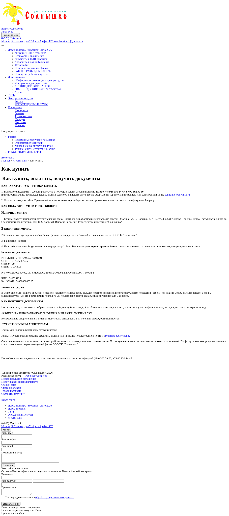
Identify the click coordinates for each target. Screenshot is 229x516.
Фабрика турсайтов (36, 375)
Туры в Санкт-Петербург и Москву (35, 148)
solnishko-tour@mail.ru (177, 194)
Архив (18, 92)
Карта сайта (8, 399)
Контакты (20, 122)
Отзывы (19, 113)
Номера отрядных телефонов (31, 68)
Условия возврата (11, 390)
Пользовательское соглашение (18, 378)
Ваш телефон (8, 439)
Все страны (7, 157)
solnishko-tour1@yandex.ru (68, 41)
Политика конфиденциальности (19, 381)
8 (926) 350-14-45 (11, 38)
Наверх (6, 429)
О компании (15, 107)
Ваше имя (7, 432)
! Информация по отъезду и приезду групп (39, 80)
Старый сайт (8, 384)
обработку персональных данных (54, 497)
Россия (19, 101)
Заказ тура (7, 31)
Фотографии (22, 65)
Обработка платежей (13, 393)
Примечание (8, 487)
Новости (20, 125)
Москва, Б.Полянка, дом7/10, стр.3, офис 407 (27, 41)
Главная (5, 160)
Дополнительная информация (32, 62)
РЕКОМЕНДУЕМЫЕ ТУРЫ (31, 104)
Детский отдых (16, 77)
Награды (20, 119)
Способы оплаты (11, 387)
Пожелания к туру (11, 452)
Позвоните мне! (10, 35)
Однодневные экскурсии (29, 142)
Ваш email (7, 446)
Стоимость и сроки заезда (29, 56)
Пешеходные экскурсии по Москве (35, 139)
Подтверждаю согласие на (39, 497)
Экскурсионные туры (20, 98)
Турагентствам (23, 116)
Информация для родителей (31, 83)
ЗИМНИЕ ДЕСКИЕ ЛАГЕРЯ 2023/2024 (38, 89)
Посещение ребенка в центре (31, 74)
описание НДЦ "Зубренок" (30, 52)
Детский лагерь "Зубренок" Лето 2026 (30, 49)
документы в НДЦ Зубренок (31, 59)
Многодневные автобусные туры (34, 145)
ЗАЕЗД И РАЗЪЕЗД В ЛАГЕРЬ (32, 71)
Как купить (21, 110)
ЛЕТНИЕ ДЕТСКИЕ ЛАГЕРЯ (32, 86)
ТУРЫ (11, 95)
